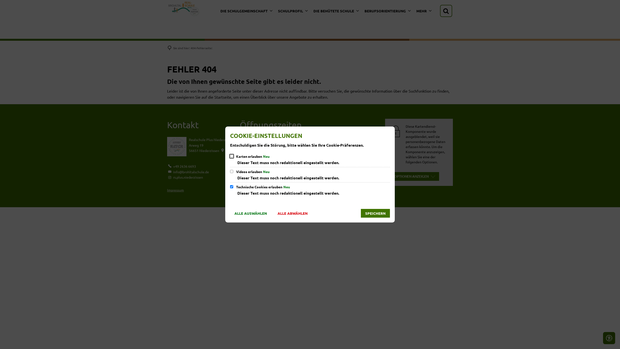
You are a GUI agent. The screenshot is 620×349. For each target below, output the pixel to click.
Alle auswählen (250, 213)
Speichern (375, 213)
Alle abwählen (293, 213)
